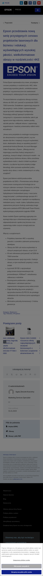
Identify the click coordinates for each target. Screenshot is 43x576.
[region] (21, 559)
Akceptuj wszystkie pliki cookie (21, 572)
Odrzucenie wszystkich (21, 566)
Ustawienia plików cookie (21, 560)
